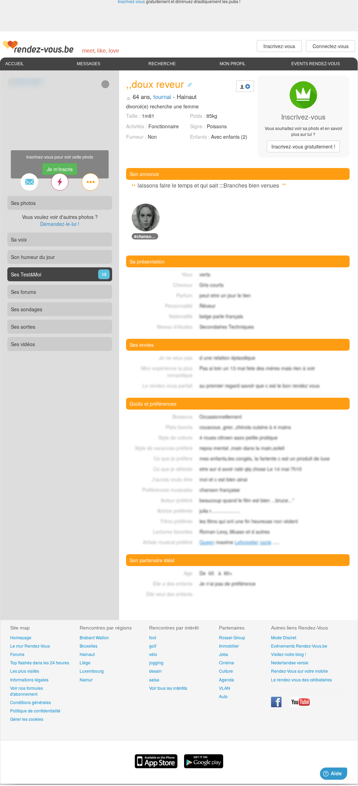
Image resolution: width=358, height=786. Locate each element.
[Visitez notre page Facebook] (277, 705)
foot (152, 637)
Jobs (223, 654)
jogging (156, 662)
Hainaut (87, 654)
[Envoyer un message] (29, 182)
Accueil (14, 63)
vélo (153, 654)
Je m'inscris (60, 169)
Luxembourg (92, 671)
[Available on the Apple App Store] (157, 766)
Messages (88, 63)
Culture (226, 671)
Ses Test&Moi (26, 274)
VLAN (224, 688)
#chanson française (146, 236)
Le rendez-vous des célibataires (301, 679)
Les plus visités (24, 671)
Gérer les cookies (26, 719)
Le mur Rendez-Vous (30, 646)
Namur (86, 679)
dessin (155, 671)
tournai (162, 96)
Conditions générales (30, 702)
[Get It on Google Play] (203, 766)
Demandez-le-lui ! (59, 223)
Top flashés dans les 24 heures (39, 662)
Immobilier (229, 646)
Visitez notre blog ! (288, 654)
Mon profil (233, 63)
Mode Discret (283, 637)
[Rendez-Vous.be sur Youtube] (301, 705)
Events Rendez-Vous (315, 63)
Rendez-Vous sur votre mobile (299, 671)
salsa (154, 679)
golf (152, 646)
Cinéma (226, 662)
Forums (17, 654)
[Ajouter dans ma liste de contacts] (245, 86)
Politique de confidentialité (35, 710)
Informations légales (29, 679)
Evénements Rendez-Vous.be (299, 646)
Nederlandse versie (289, 662)
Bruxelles (88, 646)
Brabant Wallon (94, 637)
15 (104, 274)
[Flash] (59, 182)
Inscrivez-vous (303, 146)
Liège (85, 662)
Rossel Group (232, 637)
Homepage (20, 637)
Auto (223, 696)
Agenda (226, 679)
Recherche (162, 63)
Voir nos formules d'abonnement (26, 691)
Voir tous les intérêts (168, 688)
